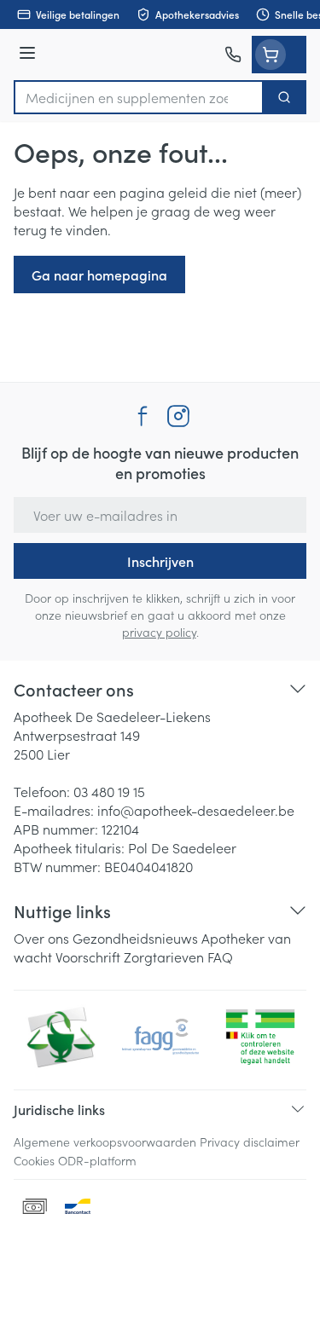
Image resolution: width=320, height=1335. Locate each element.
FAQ (220, 956)
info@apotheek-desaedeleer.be (195, 809)
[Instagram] (178, 416)
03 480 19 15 (109, 791)
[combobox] (139, 97)
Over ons (41, 937)
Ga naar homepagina (99, 274)
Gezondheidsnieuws (135, 937)
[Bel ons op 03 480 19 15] (232, 54)
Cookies (34, 1160)
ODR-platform (97, 1160)
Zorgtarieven (164, 956)
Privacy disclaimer (250, 1141)
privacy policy (159, 631)
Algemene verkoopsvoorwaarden (105, 1141)
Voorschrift (87, 956)
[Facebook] (142, 416)
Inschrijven (160, 561)
